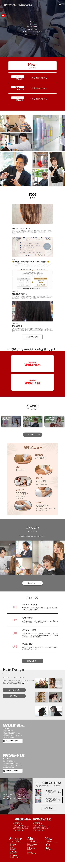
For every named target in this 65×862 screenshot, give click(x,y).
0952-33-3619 (12, 771)
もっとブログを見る (32, 337)
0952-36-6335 (12, 741)
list (60, 5)
